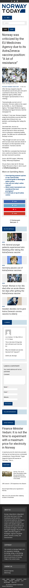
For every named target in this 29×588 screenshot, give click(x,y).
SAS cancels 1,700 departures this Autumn (14, 483)
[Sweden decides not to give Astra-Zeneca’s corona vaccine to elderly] (14, 304)
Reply (11, 339)
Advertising (7, 582)
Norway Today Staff (13, 86)
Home (3, 579)
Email (5, 392)
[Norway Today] (14, 8)
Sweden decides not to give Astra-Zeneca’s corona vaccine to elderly (14, 311)
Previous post (16, 220)
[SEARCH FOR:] (14, 23)
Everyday (17, 580)
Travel (5, 580)
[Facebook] (11, 1)
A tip (22, 580)
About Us (14, 582)
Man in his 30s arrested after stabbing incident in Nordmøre (13, 496)
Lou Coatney (8, 337)
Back (8, 17)
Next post (13, 222)
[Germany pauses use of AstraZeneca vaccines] (14, 263)
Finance (13, 579)
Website (6, 397)
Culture (11, 580)
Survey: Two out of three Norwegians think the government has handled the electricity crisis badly (19, 475)
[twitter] (14, 1)
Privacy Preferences (7, 586)
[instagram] (17, 1)
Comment (6, 374)
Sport (25, 579)
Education (19, 579)
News (3, 242)
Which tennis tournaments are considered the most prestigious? (15, 189)
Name (5, 387)
